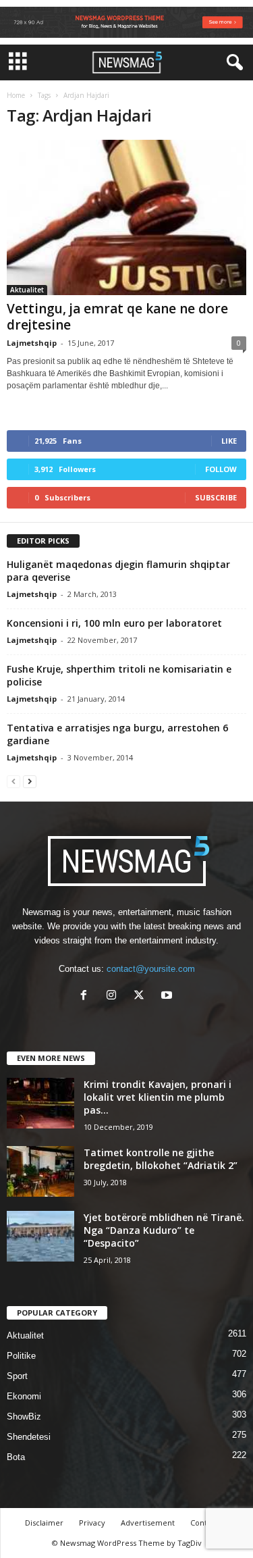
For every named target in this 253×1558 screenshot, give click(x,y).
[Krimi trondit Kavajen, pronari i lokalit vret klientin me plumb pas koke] (40, 1103)
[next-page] (29, 781)
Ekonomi (24, 1396)
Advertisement (148, 1522)
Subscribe (216, 497)
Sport (17, 1376)
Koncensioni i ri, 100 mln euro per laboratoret (114, 623)
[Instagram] (114, 996)
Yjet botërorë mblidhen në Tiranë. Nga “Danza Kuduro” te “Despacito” (164, 1230)
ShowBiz (24, 1416)
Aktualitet (27, 289)
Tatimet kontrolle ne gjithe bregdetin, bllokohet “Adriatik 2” (160, 1159)
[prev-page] (13, 781)
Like (229, 441)
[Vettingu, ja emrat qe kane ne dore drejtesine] (126, 217)
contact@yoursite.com (151, 969)
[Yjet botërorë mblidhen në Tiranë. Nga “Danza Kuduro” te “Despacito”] (40, 1236)
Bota (16, 1457)
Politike (21, 1356)
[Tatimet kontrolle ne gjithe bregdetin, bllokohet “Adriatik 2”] (40, 1171)
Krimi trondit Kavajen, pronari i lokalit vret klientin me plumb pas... (157, 1097)
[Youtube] (168, 996)
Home (16, 95)
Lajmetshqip (32, 343)
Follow (221, 469)
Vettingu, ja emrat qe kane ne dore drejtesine (117, 317)
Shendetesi (29, 1437)
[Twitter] (142, 996)
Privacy (92, 1522)
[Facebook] (87, 996)
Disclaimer (44, 1522)
